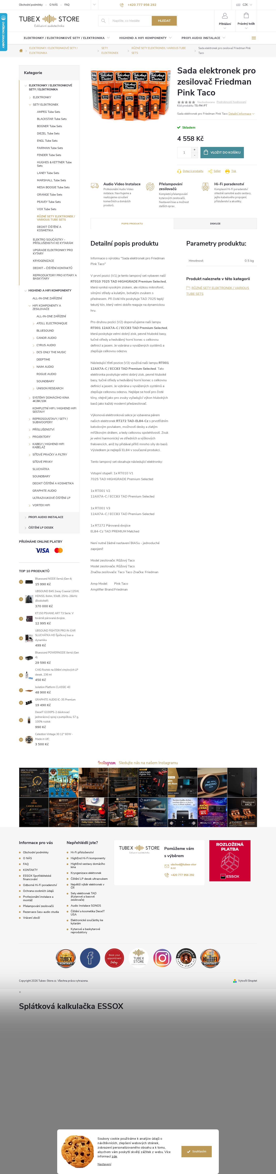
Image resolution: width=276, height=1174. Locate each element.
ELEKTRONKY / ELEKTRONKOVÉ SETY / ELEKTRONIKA (50, 87)
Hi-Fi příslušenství (82, 852)
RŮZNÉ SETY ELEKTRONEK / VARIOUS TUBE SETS (56, 218)
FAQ (67, 5)
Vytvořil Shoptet (247, 981)
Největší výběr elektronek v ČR (87, 886)
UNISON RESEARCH (50, 388)
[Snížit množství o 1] (194, 155)
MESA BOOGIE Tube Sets (53, 187)
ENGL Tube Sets (47, 141)
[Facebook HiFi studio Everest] (90, 958)
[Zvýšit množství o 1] (194, 150)
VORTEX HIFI (41, 505)
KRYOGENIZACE (43, 261)
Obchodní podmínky (31, 5)
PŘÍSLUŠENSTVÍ (43, 429)
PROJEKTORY (41, 437)
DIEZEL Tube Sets (48, 133)
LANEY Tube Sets (48, 173)
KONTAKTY (30, 870)
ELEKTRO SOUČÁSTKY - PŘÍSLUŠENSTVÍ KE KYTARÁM (53, 241)
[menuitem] (67, 38)
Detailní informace (240, 114)
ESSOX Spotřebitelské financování (37, 877)
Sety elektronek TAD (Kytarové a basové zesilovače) (83, 897)
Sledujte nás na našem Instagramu (148, 763)
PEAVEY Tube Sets (49, 202)
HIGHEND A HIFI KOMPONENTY (49, 290)
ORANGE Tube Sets (49, 195)
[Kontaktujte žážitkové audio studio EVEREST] (210, 958)
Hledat (164, 21)
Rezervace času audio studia (41, 912)
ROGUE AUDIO (46, 374)
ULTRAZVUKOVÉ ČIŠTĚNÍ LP (51, 498)
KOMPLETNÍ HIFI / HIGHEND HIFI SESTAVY (54, 410)
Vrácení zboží (31, 918)
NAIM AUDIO (45, 367)
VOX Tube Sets (46, 209)
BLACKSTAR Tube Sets (52, 119)
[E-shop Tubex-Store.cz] (139, 958)
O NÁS (54, 5)
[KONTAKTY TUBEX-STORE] (66, 958)
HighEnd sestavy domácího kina (88, 865)
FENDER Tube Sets (49, 155)
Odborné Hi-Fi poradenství (40, 885)
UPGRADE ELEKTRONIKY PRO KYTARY (53, 252)
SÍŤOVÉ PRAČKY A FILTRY (50, 455)
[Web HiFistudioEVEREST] (186, 958)
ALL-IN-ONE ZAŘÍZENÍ (47, 298)
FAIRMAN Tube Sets (50, 148)
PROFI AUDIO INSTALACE (45, 517)
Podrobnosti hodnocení (231, 102)
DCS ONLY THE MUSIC (51, 352)
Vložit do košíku (226, 152)
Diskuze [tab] (215, 223)
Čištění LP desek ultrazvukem (89, 879)
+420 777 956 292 (182, 875)
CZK (245, 5)
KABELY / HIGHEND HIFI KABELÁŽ (48, 445)
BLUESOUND (45, 331)
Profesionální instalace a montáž (38, 898)
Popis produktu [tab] (132, 223)
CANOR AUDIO (47, 338)
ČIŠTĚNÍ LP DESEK (40, 528)
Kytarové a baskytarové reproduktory (85, 931)
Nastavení (104, 1164)
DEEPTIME (43, 359)
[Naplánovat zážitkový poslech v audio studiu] (114, 958)
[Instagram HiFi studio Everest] (162, 958)
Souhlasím (199, 1151)
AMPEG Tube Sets (48, 112)
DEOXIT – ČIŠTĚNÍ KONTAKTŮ (52, 268)
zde (114, 1156)
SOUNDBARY (45, 381)
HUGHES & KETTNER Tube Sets (54, 164)
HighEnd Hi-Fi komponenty (88, 858)
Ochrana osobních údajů (38, 891)
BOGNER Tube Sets (49, 126)
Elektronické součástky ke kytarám (87, 922)
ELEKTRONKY (42, 97)
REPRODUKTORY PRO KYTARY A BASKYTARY (55, 277)
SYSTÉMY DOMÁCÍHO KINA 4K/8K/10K (51, 399)
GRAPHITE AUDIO (45, 491)
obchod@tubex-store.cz (183, 866)
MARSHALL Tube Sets (51, 180)
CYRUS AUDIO (46, 345)
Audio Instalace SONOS (86, 905)
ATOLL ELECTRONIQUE (52, 323)
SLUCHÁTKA (41, 469)
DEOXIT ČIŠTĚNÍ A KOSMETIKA (49, 228)
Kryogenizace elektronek (86, 873)
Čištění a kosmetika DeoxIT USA (88, 913)
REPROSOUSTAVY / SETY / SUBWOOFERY (50, 420)
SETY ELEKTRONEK (45, 105)
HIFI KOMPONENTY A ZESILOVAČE (47, 307)
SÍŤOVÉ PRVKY (43, 462)
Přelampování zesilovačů (38, 906)
